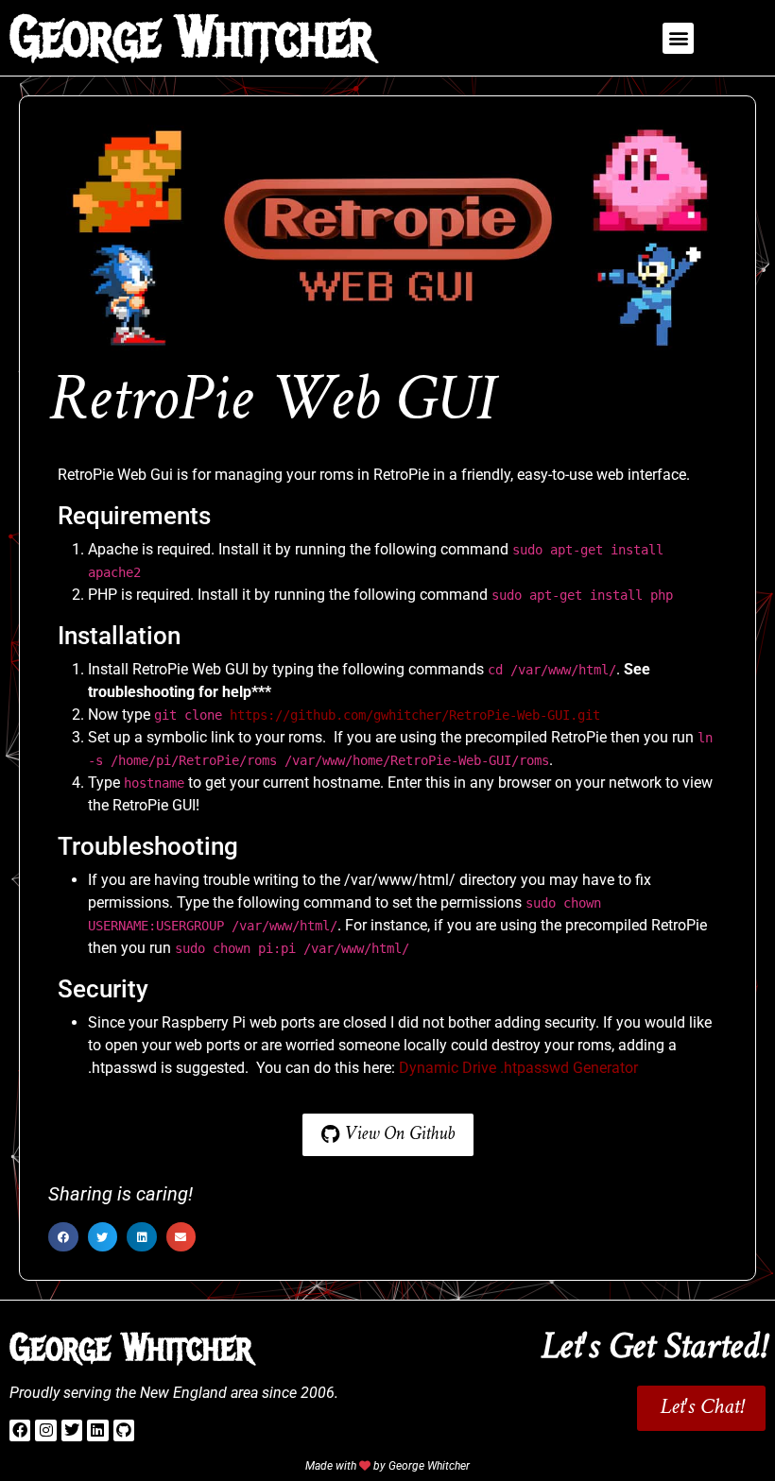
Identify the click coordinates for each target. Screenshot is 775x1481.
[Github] (123, 1430)
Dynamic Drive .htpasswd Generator (518, 1068)
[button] (678, 38)
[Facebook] (19, 1430)
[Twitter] (71, 1430)
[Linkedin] (97, 1430)
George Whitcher (190, 37)
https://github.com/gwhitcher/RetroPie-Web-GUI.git (415, 715)
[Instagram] (45, 1430)
